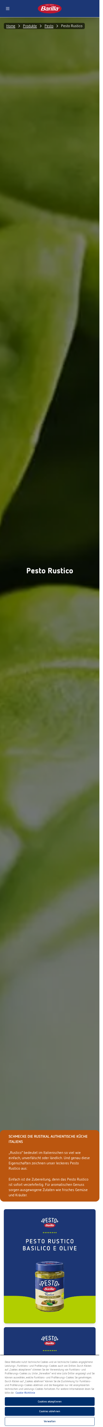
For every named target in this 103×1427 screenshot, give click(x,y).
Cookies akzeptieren (50, 1401)
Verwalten (50, 1421)
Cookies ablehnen (49, 1411)
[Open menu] (7, 8)
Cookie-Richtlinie (25, 1392)
